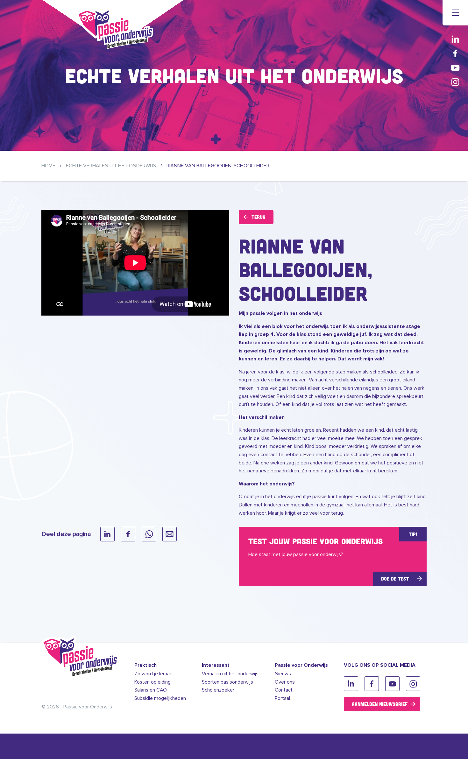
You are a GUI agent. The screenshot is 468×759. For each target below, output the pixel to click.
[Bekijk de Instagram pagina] (455, 82)
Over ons (285, 682)
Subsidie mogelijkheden (160, 698)
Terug (259, 217)
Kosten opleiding (152, 682)
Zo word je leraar (152, 674)
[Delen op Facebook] (128, 534)
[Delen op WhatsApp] (149, 534)
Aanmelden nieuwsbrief (380, 704)
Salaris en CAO (150, 690)
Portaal (282, 698)
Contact (284, 690)
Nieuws (283, 674)
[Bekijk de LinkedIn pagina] (455, 39)
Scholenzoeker (218, 690)
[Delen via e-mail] (169, 534)
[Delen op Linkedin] (107, 534)
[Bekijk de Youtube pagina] (455, 67)
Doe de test (395, 578)
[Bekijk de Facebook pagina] (455, 53)
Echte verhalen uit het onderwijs (111, 166)
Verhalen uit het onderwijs (230, 674)
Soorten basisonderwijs (227, 682)
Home (48, 166)
